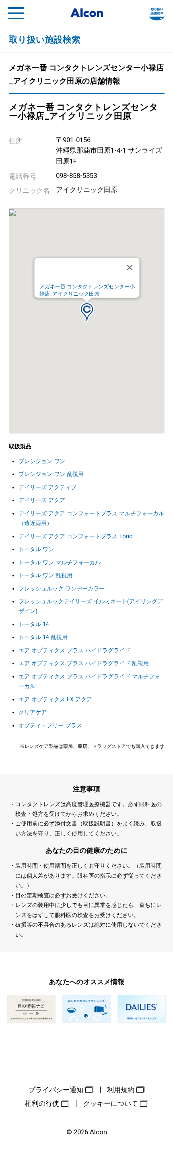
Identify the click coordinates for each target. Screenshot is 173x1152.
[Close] (130, 267)
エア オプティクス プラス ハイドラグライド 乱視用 (84, 663)
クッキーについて (110, 1103)
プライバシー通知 (56, 1090)
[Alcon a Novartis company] (86, 12)
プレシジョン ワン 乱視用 (51, 474)
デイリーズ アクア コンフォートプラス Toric (75, 536)
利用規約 (120, 1090)
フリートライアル (157, 13)
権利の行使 (42, 1103)
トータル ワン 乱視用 (45, 575)
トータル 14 (34, 624)
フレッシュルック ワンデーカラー (62, 588)
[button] (86, 312)
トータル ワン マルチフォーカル (60, 562)
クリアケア (33, 712)
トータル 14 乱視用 (43, 637)
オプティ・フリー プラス (50, 725)
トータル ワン (36, 549)
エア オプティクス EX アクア (55, 699)
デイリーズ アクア (42, 500)
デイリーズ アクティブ (47, 487)
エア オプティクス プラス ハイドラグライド (74, 650)
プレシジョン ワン (42, 461)
